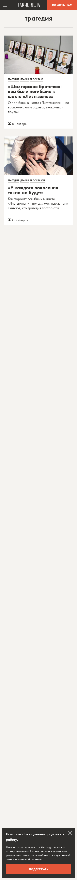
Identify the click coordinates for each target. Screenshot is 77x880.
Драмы (24, 79)
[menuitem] (5, 5)
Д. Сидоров (20, 220)
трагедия (13, 79)
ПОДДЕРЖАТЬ (38, 869)
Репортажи (37, 180)
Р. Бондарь (19, 123)
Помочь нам (62, 5)
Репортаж (36, 79)
